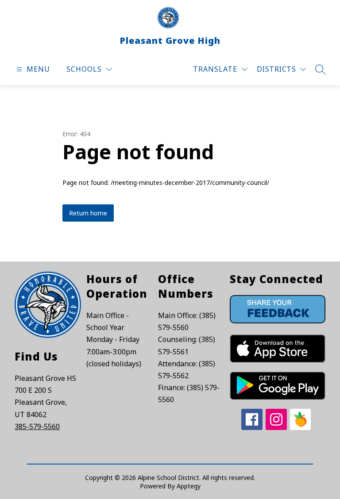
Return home (88, 213)
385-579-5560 (37, 426)
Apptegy (189, 486)
